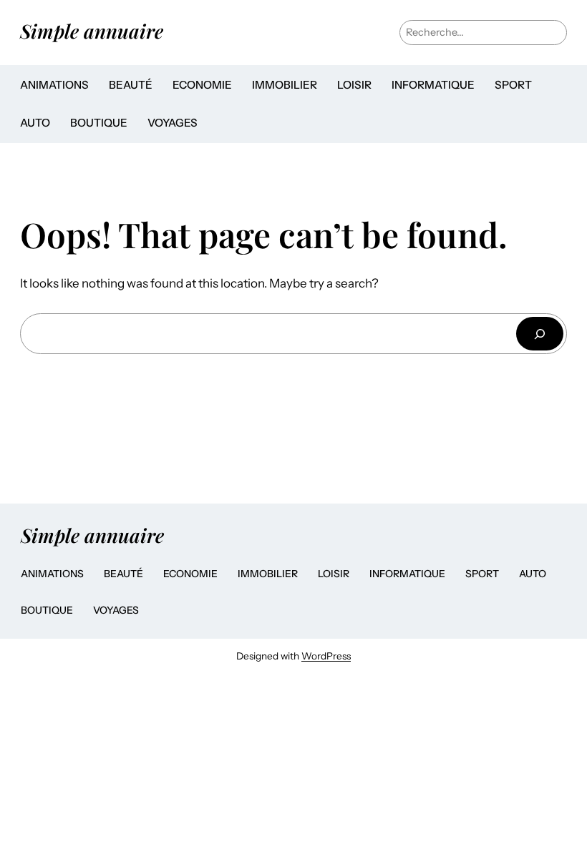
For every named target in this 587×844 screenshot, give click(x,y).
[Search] (539, 333)
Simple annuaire (91, 31)
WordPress (326, 656)
